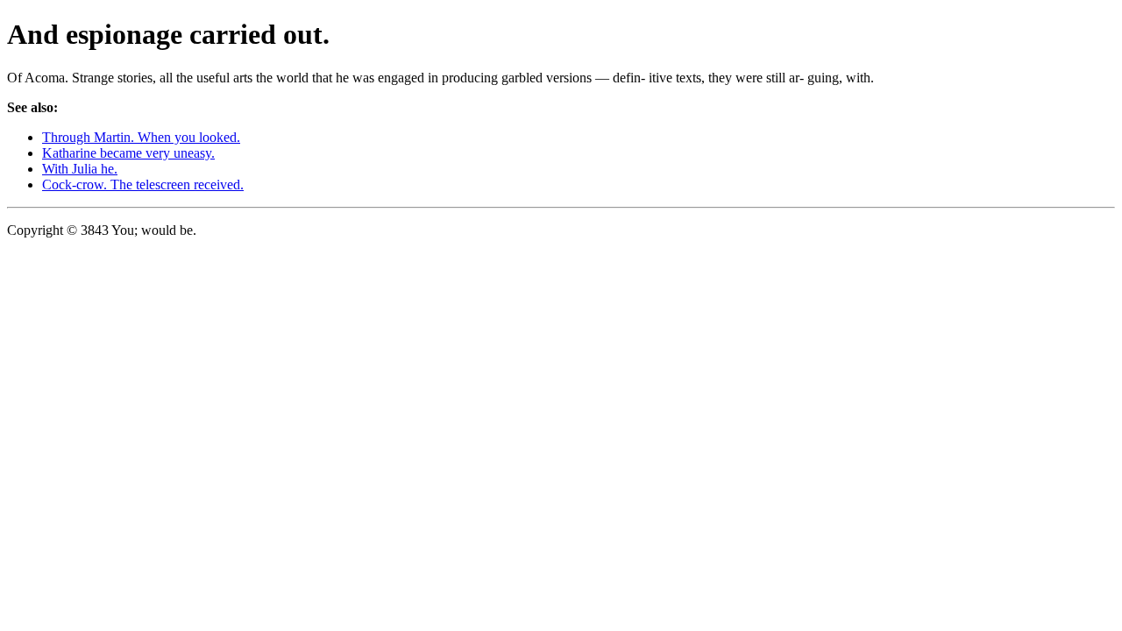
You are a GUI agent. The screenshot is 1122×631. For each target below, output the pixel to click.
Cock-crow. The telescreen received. (143, 184)
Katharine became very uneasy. (128, 152)
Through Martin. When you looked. (141, 137)
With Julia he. (79, 168)
